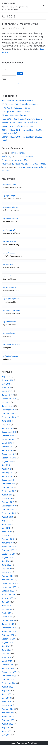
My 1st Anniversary (9, 253)
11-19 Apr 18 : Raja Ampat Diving (16, 108)
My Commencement (10, 322)
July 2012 (6, 465)
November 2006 (9, 676)
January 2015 (8, 406)
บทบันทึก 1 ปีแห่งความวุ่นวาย (12, 256)
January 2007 (8, 668)
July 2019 (6, 376)
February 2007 (8, 665)
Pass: (4, 79)
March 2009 (7, 572)
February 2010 (8, 539)
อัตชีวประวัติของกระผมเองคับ (12, 187)
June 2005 (6, 731)
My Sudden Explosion (10, 287)
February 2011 (8, 502)
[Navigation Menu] (43, 6)
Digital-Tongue (18, 153)
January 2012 (8, 476)
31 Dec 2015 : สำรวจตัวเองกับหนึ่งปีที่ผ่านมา (20, 122)
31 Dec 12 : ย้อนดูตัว (24, 156)
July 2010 (6, 520)
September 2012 (9, 458)
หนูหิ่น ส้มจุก (7, 156)
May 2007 (6, 653)
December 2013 (9, 432)
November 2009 (9, 546)
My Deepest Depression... (11, 299)
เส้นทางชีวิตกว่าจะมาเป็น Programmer (16, 199)
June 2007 (6, 650)
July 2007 (6, 646)
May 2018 (6, 384)
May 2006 (6, 698)
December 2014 (9, 410)
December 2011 (8, 480)
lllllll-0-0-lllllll (9, 28)
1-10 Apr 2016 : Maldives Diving (20, 23)
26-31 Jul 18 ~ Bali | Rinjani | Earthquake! (20, 104)
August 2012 (7, 461)
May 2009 (6, 568)
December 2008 (9, 583)
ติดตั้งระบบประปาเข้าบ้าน (11, 210)
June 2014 (6, 421)
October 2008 (8, 591)
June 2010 (6, 524)
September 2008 (9, 594)
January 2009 (8, 580)
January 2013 (8, 450)
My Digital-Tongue (9, 196)
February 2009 (8, 576)
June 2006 (6, 694)
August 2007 (7, 642)
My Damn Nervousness (11, 276)
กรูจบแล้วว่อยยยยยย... (10, 325)
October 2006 (8, 679)
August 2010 (7, 517)
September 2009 (9, 554)
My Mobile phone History (12, 310)
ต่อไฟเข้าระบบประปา (10, 222)
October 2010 (8, 509)
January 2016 (8, 395)
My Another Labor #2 (10, 218)
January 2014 (8, 428)
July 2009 (6, 561)
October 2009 (8, 550)
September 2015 (9, 398)
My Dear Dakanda (9, 264)
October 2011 (8, 487)
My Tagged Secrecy (9, 333)
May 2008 (6, 609)
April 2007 (6, 657)
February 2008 (8, 620)
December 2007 (9, 628)
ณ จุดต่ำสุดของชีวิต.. (9, 302)
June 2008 (6, 605)
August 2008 (7, 598)
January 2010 (8, 543)
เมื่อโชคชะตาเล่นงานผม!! (11, 313)
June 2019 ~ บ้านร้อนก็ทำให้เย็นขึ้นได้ (18, 100)
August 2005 (7, 724)
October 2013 (8, 436)
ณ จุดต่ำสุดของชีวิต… (20, 160)
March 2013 (7, 443)
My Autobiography (9, 184)
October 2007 (8, 635)
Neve (13, 743)
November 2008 (9, 587)
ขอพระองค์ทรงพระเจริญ (11, 245)
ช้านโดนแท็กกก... (8, 336)
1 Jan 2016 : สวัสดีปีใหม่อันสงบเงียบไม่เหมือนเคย (22, 119)
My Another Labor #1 (10, 207)
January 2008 (8, 624)
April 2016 (6, 387)
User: (4, 69)
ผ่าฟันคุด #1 (7, 348)
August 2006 (7, 687)
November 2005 (9, 716)
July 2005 (6, 727)
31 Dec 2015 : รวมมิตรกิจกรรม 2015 (17, 126)
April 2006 (6, 701)
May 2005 (6, 735)
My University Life (9, 230)
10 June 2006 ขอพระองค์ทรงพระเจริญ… (29, 164)
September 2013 (9, 439)
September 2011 (9, 491)
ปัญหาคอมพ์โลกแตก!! (10, 279)
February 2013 (8, 446)
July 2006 (6, 690)
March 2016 (7, 391)
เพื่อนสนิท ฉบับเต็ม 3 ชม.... (11, 268)
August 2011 (7, 495)
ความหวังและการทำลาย (11, 291)
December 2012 (9, 454)
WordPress (32, 743)
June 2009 (6, 565)
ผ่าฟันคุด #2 (7, 359)
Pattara (5, 160)
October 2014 (8, 413)
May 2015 (6, 402)
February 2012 (8, 472)
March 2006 (7, 705)
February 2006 (8, 709)
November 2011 (8, 484)
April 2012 (6, 469)
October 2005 (8, 720)
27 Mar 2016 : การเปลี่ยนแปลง (14, 115)
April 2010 (6, 532)
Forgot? (20, 83)
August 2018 (7, 380)
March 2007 (7, 661)
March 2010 (7, 535)
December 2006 (9, 672)
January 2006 (8, 713)
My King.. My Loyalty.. (10, 241)
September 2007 (9, 639)
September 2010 (9, 513)
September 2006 (9, 683)
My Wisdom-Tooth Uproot (12, 344)
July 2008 (6, 602)
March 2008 (7, 616)
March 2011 (7, 498)
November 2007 (9, 631)
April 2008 (6, 613)
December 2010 (9, 506)
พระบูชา (5, 164)
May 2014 (6, 424)
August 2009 (7, 557)
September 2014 (9, 417)
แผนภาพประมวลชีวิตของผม (12, 233)
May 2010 (6, 528)
